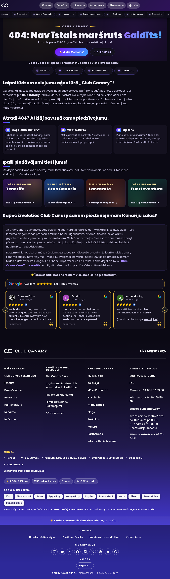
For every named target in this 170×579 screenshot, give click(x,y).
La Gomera (136, 14)
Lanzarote (67, 14)
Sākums (46, 5)
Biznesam (115, 5)
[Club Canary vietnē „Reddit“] (108, 552)
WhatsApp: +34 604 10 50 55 (146, 399)
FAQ (131, 383)
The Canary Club (57, 376)
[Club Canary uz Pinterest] (100, 552)
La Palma (115, 14)
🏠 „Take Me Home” (71, 52)
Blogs (91, 412)
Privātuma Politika (72, 537)
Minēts (9, 452)
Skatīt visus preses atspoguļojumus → (25, 470)
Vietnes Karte (133, 537)
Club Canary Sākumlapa (20, 375)
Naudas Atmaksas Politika (104, 537)
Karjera (92, 426)
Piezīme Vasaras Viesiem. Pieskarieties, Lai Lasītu (85, 520)
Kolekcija (93, 383)
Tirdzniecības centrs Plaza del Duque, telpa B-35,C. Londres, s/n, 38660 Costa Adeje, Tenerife (146, 422)
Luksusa (78, 5)
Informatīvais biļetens (102, 441)
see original (150, 319)
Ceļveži (60, 5)
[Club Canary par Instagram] (54, 552)
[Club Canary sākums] (4, 5)
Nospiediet (95, 397)
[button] (164, 309)
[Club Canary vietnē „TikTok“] (70, 552)
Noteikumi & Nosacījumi (42, 537)
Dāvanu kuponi (55, 413)
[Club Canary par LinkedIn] (85, 552)
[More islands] (168, 14)
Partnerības (95, 434)
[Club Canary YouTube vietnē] (62, 552)
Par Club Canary (100, 368)
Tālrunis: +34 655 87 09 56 (146, 390)
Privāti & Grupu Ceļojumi (58, 369)
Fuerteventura (92, 14)
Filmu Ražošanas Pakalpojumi (57, 404)
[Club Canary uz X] (92, 552)
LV (134, 5)
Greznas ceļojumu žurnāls (107, 458)
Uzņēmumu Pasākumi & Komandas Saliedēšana (61, 385)
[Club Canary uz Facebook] (77, 552)
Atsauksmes (96, 405)
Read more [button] (15, 324)
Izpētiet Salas (14, 368)
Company (96, 5)
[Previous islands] (2, 14)
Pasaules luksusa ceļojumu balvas (65, 458)
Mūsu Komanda (98, 390)
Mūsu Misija (95, 375)
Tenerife (22, 14)
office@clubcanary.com (145, 409)
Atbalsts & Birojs (143, 368)
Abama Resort (15, 464)
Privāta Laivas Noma (59, 394)
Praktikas (94, 419)
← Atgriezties (102, 52)
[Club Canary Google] (115, 552)
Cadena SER (136, 458)
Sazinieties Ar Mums (142, 375)
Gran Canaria (44, 14)
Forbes (11, 458)
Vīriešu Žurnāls (30, 458)
